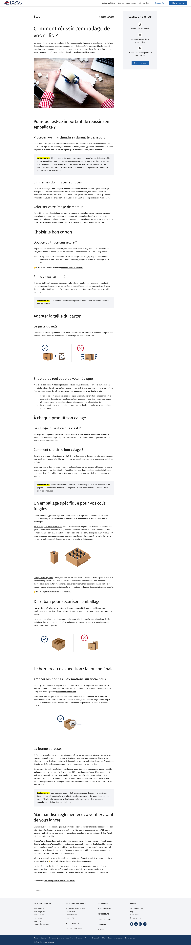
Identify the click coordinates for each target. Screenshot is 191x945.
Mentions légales (40, 938)
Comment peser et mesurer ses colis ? (59, 881)
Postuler (101, 930)
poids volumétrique (55, 385)
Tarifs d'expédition (108, 3)
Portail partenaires (104, 909)
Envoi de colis (39, 909)
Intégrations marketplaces (75, 909)
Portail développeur (105, 919)
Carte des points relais (74, 929)
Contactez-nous (135, 918)
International (38, 918)
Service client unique (41, 924)
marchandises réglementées (80, 861)
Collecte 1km (70, 912)
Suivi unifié (70, 918)
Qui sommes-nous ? (137, 909)
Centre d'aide (134, 915)
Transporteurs (39, 915)
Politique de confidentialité (95, 938)
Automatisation (71, 915)
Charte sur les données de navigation (121, 938)
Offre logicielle (144, 3)
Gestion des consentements (44, 942)
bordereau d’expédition (66, 692)
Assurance (37, 921)
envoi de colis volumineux (72, 268)
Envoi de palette (40, 912)
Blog (131, 912)
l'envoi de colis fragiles (60, 592)
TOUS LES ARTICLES (106, 17)
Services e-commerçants (127, 3)
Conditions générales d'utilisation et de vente (65, 938)
